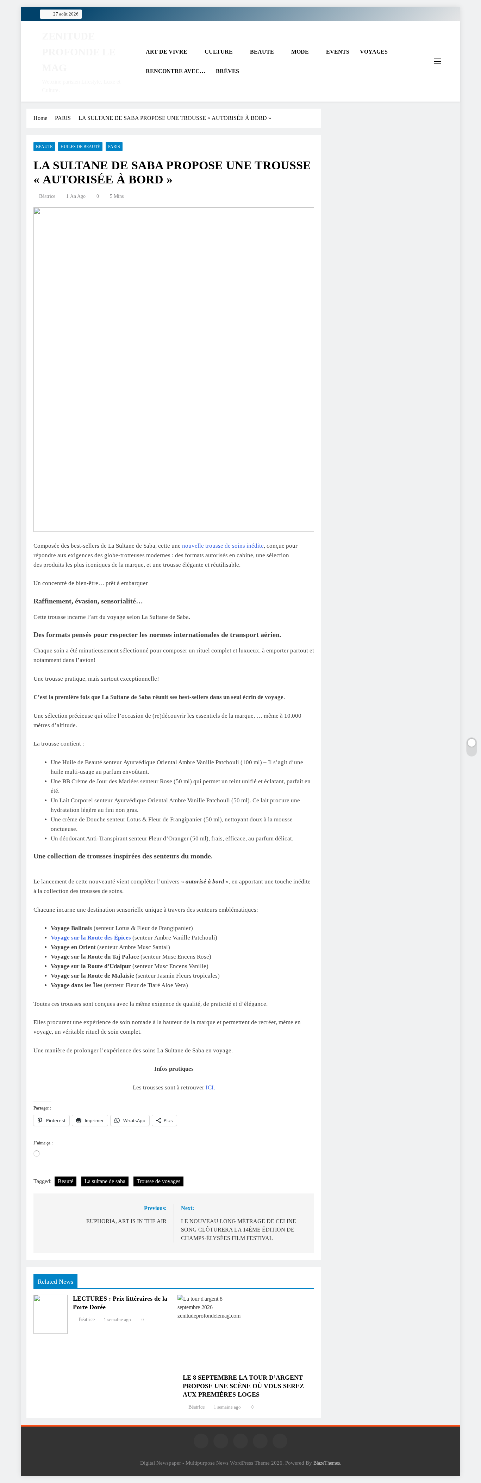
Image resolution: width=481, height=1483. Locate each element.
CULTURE (219, 52)
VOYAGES (374, 52)
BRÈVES (227, 71)
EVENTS (337, 52)
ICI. (210, 1087)
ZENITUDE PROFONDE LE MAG (78, 51)
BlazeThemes (326, 1463)
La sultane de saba (105, 1181)
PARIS (114, 146)
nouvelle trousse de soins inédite (223, 545)
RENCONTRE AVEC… (175, 71)
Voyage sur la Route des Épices (91, 937)
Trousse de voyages (158, 1181)
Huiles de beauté (80, 146)
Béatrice (47, 196)
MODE (300, 52)
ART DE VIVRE (166, 52)
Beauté (65, 1181)
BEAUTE (262, 52)
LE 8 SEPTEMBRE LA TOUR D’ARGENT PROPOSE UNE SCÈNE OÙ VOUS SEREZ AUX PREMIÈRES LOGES (243, 1386)
